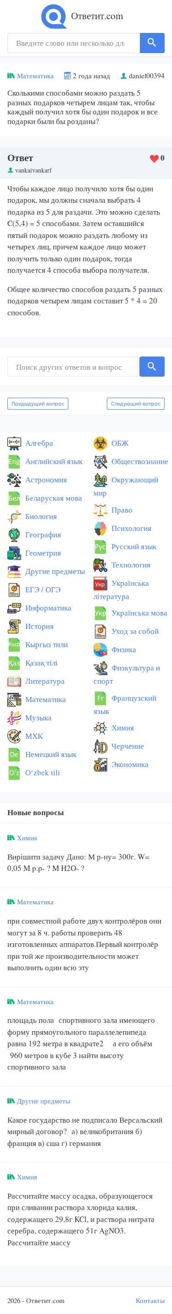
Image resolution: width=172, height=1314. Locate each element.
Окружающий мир (126, 486)
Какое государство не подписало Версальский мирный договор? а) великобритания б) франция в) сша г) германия (84, 1131)
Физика (123, 649)
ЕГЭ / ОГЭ (42, 589)
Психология (130, 528)
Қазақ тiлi (40, 662)
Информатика (47, 607)
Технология (130, 564)
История (38, 626)
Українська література (121, 589)
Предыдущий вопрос (37, 403)
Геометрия (42, 552)
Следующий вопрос (136, 403)
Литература (44, 681)
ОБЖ (119, 443)
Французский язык (125, 704)
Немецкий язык (50, 754)
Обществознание (139, 461)
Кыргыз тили (45, 644)
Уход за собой (134, 631)
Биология (40, 516)
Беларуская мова (52, 497)
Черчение (127, 746)
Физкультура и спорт (127, 674)
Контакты (150, 1300)
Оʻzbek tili (41, 772)
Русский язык (133, 546)
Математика (35, 75)
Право (121, 509)
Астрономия (45, 479)
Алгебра (38, 443)
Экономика (129, 764)
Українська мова (138, 612)
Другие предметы (54, 571)
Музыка (37, 717)
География (42, 534)
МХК (33, 735)
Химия (122, 727)
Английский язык (53, 461)
